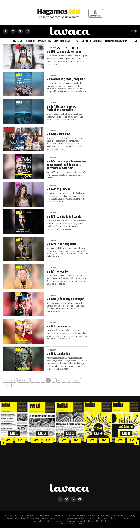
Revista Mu (17, 40)
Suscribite (30, 40)
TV (77, 40)
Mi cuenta (81, 48)
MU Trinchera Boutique (92, 40)
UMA (72, 48)
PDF (20, 440)
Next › (76, 380)
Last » (7, 385)
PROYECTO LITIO (60, 48)
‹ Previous (23, 380)
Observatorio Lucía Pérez (116, 40)
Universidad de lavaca (63, 40)
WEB (8, 440)
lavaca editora (44, 40)
